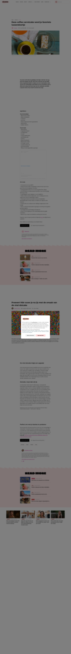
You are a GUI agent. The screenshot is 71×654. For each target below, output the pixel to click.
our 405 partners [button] (34, 322)
